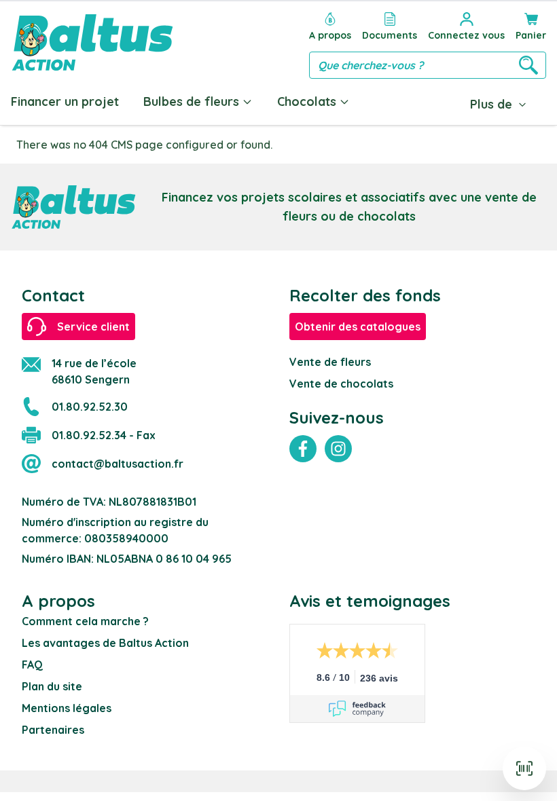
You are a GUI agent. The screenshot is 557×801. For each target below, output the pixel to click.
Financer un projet (65, 101)
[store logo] (92, 42)
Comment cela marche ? (85, 621)
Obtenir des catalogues (357, 326)
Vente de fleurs (330, 362)
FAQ (32, 664)
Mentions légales (66, 708)
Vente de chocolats (341, 383)
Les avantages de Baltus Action (105, 643)
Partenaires (53, 730)
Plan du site (52, 686)
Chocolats (306, 101)
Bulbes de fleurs (191, 101)
